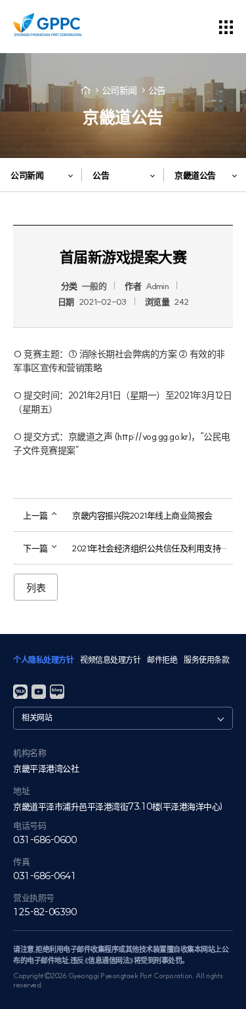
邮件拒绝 (162, 660)
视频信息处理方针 (110, 660)
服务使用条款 (206, 660)
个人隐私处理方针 (43, 660)
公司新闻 (119, 90)
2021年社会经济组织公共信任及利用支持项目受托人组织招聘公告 (152, 548)
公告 (157, 90)
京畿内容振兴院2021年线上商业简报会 (142, 515)
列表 (35, 588)
